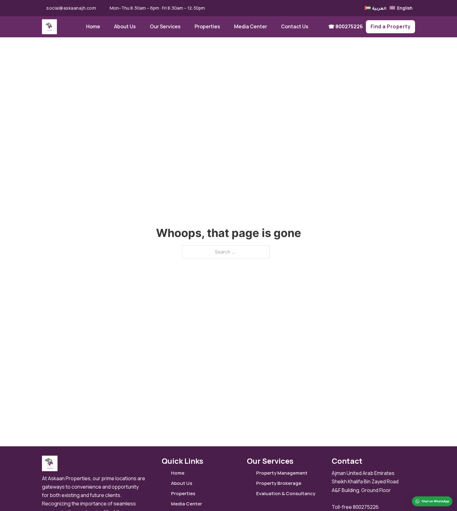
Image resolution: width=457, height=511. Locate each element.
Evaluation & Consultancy (285, 493)
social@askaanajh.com (71, 8)
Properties (207, 26)
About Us (125, 26)
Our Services (165, 26)
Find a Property (391, 26)
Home (93, 26)
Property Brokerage (278, 483)
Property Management (281, 473)
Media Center (250, 26)
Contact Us (294, 26)
